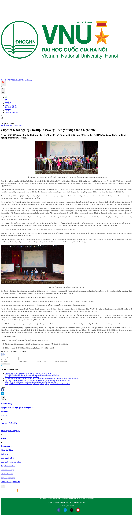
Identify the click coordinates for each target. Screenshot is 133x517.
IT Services (23, 80)
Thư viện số (4, 80)
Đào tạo (7, 103)
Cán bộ (7, 110)
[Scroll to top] (3, 486)
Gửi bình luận (5, 363)
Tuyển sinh (5, 411)
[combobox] (3, 83)
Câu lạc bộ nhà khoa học (11, 462)
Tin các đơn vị (6, 446)
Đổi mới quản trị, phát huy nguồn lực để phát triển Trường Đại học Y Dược (28, 373)
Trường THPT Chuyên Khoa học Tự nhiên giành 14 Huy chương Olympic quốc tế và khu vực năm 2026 (37, 384)
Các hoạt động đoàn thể (10, 482)
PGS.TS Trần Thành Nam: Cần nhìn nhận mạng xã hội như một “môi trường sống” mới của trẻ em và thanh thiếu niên (41, 378)
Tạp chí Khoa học (8, 466)
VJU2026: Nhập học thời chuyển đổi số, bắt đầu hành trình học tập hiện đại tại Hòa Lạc (32, 375)
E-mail (18, 80)
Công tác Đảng (7, 450)
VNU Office (12, 80)
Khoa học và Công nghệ (10, 431)
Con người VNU (7, 458)
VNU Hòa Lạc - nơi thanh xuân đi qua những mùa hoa (22, 377)
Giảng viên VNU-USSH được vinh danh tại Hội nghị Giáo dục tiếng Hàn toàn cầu (30, 382)
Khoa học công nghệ (11, 105)
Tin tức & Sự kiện (6, 125)
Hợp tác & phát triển (11, 107)
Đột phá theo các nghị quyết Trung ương (17, 407)
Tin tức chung (18, 125)
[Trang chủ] (59, 78)
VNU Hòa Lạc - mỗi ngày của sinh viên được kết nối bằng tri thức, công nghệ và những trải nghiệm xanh (37, 380)
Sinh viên (8, 109)
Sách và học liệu (7, 470)
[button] (66, 390)
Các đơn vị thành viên (11, 112)
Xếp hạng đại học (8, 478)
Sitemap (29, 80)
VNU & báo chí (7, 474)
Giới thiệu (8, 102)
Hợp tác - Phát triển (9, 423)
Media (3, 438)
